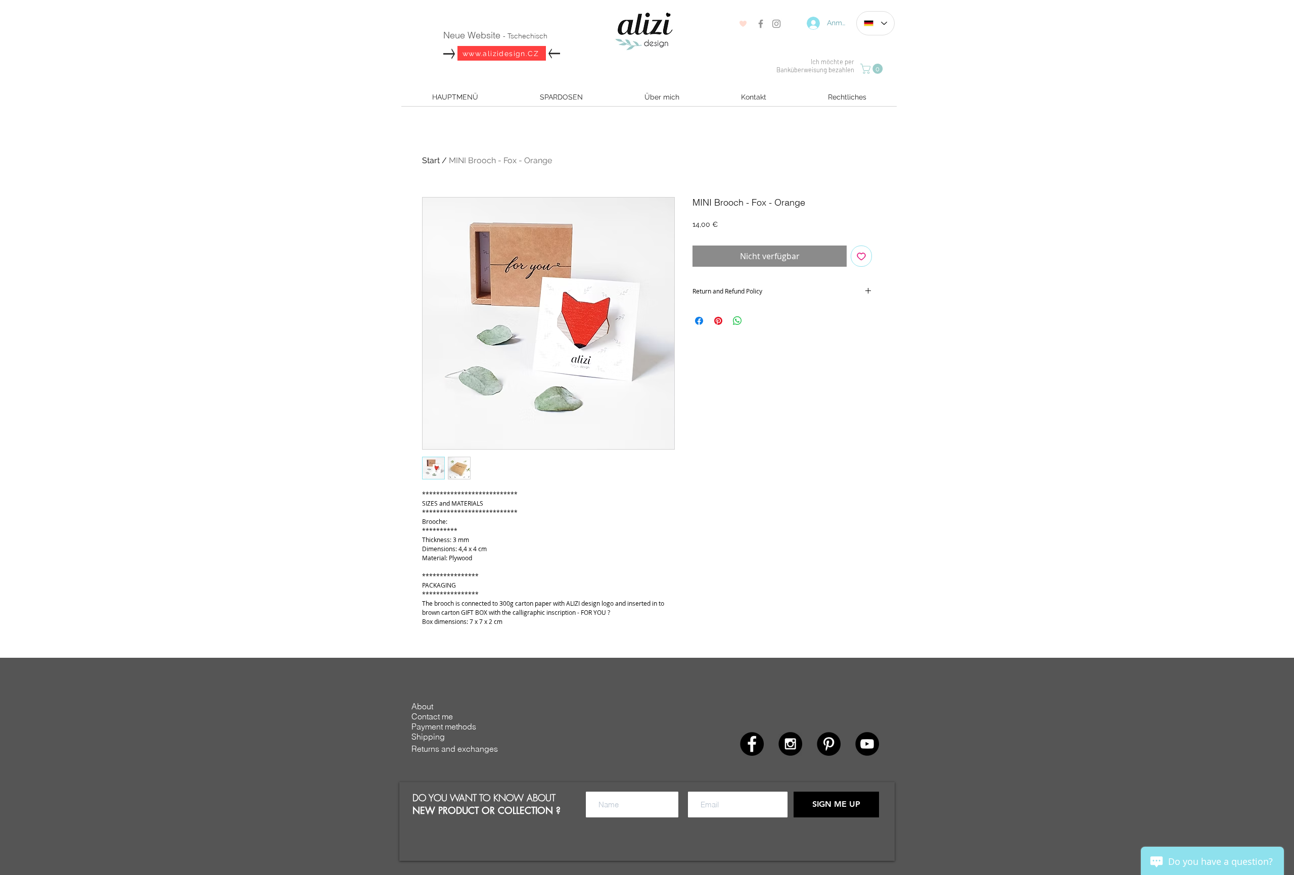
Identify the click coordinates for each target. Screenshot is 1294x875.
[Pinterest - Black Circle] (829, 744)
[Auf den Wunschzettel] (861, 256)
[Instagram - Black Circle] (790, 744)
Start (431, 160)
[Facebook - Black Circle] (752, 744)
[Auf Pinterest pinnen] (718, 321)
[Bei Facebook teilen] (699, 321)
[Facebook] (760, 23)
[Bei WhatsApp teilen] (737, 321)
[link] (872, 69)
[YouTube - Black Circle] (867, 744)
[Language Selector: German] (875, 23)
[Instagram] (776, 23)
